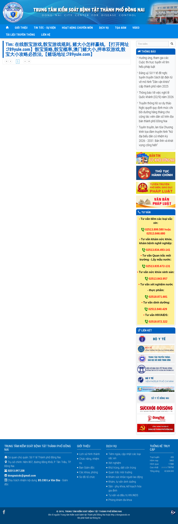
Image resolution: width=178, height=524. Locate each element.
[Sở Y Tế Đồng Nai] (155, 397)
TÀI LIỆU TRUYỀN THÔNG (20, 34)
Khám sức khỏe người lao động (125, 477)
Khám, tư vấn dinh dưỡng (122, 481)
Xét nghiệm (114, 463)
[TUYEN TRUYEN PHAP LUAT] (155, 187)
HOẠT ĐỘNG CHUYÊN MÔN (77, 27)
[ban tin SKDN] (155, 157)
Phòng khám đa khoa (120, 500)
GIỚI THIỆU (21, 27)
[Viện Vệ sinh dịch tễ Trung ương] (155, 369)
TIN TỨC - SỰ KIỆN (45, 27)
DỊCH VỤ (104, 27)
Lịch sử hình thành (89, 454)
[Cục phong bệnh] (155, 348)
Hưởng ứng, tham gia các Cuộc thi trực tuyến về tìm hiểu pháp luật (154, 62)
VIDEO (135, 27)
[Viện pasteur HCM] (155, 379)
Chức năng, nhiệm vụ (89, 461)
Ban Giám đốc (87, 467)
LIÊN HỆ (45, 34)
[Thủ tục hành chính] (155, 172)
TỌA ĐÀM (120, 27)
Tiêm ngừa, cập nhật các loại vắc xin (124, 456)
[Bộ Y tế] (155, 338)
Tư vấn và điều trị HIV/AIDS (123, 495)
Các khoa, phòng (88, 472)
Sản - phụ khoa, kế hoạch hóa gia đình (124, 488)
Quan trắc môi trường (120, 472)
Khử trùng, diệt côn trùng (122, 467)
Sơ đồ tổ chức (87, 477)
